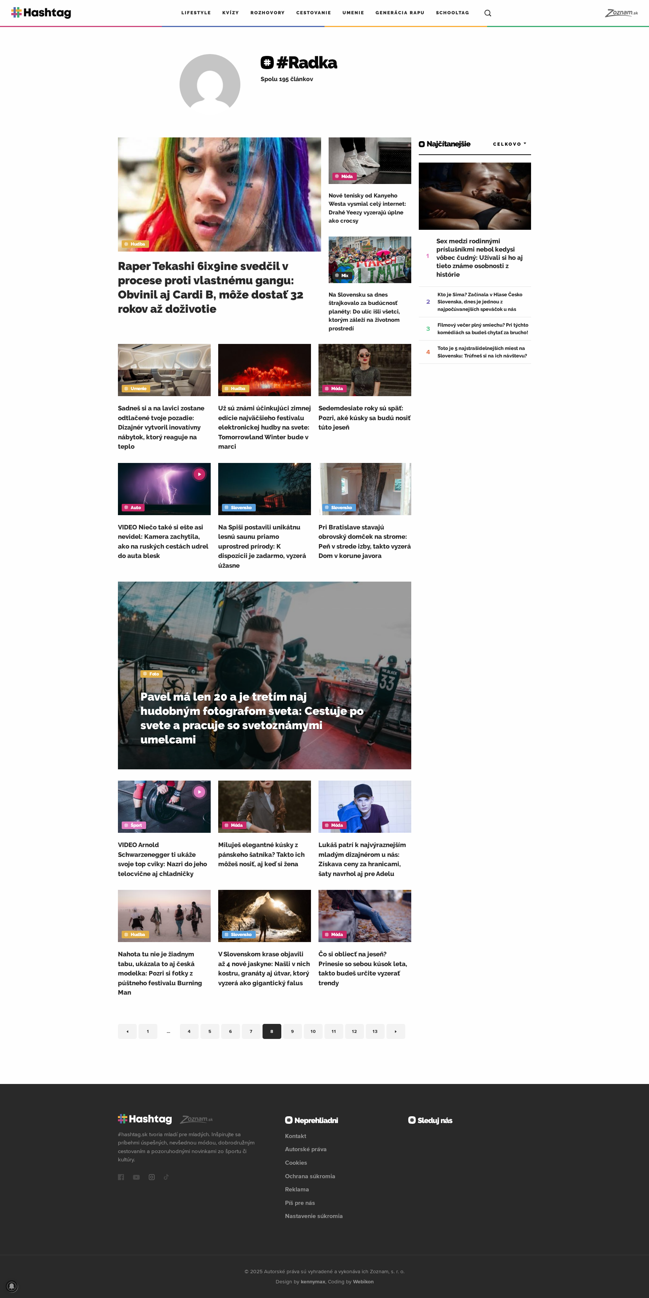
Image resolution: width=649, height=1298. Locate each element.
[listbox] (504, 144)
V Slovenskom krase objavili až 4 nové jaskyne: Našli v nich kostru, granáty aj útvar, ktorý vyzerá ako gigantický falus (264, 968)
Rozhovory (268, 12)
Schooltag (452, 12)
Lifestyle (196, 12)
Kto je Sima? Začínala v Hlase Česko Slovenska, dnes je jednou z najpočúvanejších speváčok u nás (480, 302)
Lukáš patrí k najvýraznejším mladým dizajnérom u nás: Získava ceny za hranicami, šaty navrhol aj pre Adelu (362, 859)
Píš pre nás (300, 1202)
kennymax (313, 1281)
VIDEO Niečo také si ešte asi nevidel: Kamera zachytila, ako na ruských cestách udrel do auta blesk (163, 541)
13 (379, 1033)
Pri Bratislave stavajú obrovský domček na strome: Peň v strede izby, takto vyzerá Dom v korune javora (364, 541)
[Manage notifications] (12, 1286)
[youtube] (136, 1177)
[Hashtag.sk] (41, 13)
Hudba (138, 244)
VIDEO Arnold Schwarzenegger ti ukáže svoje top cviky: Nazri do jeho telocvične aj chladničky (162, 859)
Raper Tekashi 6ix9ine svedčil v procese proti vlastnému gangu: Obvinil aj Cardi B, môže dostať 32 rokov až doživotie (210, 287)
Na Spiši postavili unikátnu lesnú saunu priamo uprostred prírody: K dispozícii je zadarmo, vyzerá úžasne (262, 546)
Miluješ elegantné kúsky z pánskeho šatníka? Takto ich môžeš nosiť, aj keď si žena (261, 854)
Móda (347, 176)
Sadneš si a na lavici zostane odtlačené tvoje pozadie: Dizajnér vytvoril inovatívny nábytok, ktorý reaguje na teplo (161, 427)
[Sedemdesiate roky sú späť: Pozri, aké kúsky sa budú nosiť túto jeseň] (364, 370)
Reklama (297, 1189)
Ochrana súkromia (310, 1176)
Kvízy (230, 12)
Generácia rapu (400, 12)
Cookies (296, 1162)
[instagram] (152, 1177)
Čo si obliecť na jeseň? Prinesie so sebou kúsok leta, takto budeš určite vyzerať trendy (362, 968)
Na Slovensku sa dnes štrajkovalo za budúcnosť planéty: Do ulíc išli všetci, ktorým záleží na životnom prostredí (364, 311)
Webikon (363, 1281)
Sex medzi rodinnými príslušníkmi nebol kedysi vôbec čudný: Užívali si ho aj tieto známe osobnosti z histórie (479, 257)
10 (317, 1033)
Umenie (353, 12)
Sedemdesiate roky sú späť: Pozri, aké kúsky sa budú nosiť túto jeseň (364, 417)
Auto (135, 507)
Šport (136, 825)
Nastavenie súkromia (314, 1215)
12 (358, 1033)
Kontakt (295, 1135)
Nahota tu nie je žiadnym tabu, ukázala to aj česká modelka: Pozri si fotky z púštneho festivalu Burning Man (160, 973)
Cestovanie (313, 12)
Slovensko (241, 507)
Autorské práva (306, 1149)
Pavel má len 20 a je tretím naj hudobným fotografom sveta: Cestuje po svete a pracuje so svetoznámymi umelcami (252, 718)
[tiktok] (166, 1177)
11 (337, 1033)
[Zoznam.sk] (621, 13)
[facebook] (121, 1177)
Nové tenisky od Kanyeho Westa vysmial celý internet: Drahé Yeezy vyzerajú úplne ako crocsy (367, 208)
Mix (345, 275)
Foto (153, 674)
